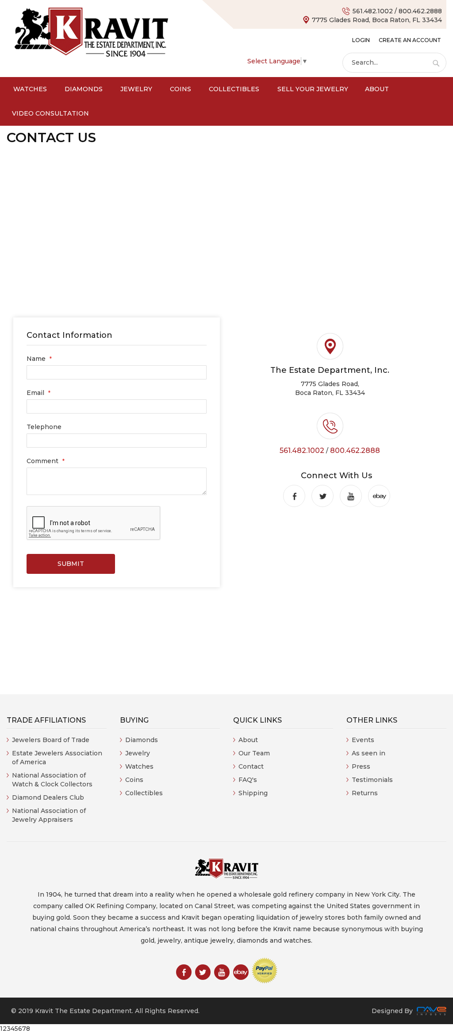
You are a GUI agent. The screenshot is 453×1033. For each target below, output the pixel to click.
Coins (134, 780)
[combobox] (394, 63)
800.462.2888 (420, 11)
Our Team (254, 753)
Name (37, 359)
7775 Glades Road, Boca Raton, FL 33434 (377, 20)
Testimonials (372, 780)
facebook (294, 496)
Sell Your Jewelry (312, 89)
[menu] (226, 101)
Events (363, 740)
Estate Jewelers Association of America (57, 757)
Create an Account (410, 40)
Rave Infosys (431, 1010)
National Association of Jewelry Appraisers (49, 815)
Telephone (44, 427)
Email (36, 393)
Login (361, 40)
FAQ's (247, 780)
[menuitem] (30, 89)
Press (361, 766)
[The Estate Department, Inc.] (91, 32)
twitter (322, 496)
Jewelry (137, 753)
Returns (365, 793)
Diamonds (141, 740)
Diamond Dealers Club (48, 797)
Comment (43, 461)
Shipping (253, 793)
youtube (351, 496)
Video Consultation (50, 113)
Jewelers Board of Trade (50, 740)
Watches (139, 766)
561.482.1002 (373, 11)
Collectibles (144, 793)
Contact (251, 766)
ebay (379, 496)
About (377, 89)
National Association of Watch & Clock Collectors (52, 779)
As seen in (368, 753)
